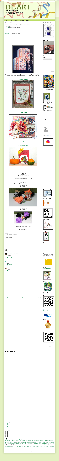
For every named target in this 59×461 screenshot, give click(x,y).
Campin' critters (48, 442)
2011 (6, 436)
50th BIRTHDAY (33, 440)
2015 (6, 432)
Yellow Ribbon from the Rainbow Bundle (23, 145)
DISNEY (31, 444)
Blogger (33, 451)
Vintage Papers (37, 445)
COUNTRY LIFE (44, 442)
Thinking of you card (19, 445)
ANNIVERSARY (52, 440)
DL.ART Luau (34, 444)
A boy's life (42, 440)
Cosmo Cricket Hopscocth (17, 444)
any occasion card (41, 446)
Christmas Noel (25, 443)
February (8, 429)
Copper (12, 444)
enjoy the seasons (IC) (37, 447)
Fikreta (9, 249)
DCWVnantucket (28, 444)
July (7, 424)
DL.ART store (7, 25)
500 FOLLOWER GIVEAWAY (23, 440)
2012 (6, 435)
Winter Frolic (19, 446)
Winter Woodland (24, 446)
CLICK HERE (7, 33)
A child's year (45, 440)
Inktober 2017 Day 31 (9, 375)
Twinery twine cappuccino (29, 445)
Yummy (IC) (31, 446)
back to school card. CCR (46, 446)
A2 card (49, 440)
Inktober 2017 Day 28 (9, 378)
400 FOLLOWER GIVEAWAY (8, 440)
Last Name (45, 124)
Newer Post (7, 297)
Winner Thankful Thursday (15, 446)
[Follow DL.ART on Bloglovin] (47, 135)
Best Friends (35, 442)
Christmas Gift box (21, 443)
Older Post (39, 297)
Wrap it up (28, 446)
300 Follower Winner (45, 439)
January (8, 430)
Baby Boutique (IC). (19, 442)
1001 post (25, 439)
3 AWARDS (41, 439)
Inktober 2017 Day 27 (9, 379)
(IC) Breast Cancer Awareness (8, 439)
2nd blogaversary (37, 439)
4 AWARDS (52, 439)
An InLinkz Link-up (7, 242)
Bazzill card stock (31, 442)
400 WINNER (13, 440)
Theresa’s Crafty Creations (10, 257)
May (7, 426)
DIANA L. (49, 106)
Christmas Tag (29, 443)
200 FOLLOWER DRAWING (32, 439)
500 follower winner (29, 440)
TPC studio (8, 445)
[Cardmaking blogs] (48, 329)
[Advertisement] (23, 290)
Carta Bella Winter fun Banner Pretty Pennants (14, 443)
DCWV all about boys (23, 444)
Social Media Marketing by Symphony (47, 310)
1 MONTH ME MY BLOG (15, 439)
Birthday (45, 127)
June (7, 425)
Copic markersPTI (9, 444)
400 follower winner (18, 440)
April (7, 427)
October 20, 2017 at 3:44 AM (13, 249)
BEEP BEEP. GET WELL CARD (13, 442)
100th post (28, 439)
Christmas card (35, 443)
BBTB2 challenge (7, 442)
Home (23, 297)
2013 (6, 434)
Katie (23, 109)
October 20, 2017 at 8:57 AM (14, 253)
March (7, 428)
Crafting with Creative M (10, 264)
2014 (6, 433)
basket (50, 446)
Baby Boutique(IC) (24, 442)
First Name (45, 122)
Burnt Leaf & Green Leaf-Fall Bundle (23, 79)
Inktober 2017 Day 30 (9, 376)
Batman (28, 442)
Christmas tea (50, 443)
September (8, 422)
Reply (8, 251)
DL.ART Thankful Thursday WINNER (42, 444)
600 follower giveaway (38, 440)
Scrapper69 (9, 253)
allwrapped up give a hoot (36, 446)
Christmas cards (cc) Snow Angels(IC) (43, 443)
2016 (6, 431)
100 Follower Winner (20, 439)
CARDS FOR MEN (39, 442)
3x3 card (49, 439)
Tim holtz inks (24, 445)
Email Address (46, 119)
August (7, 423)
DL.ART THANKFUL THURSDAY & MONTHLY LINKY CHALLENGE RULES (19, 20)
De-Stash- (6, 20)
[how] (48, 315)
